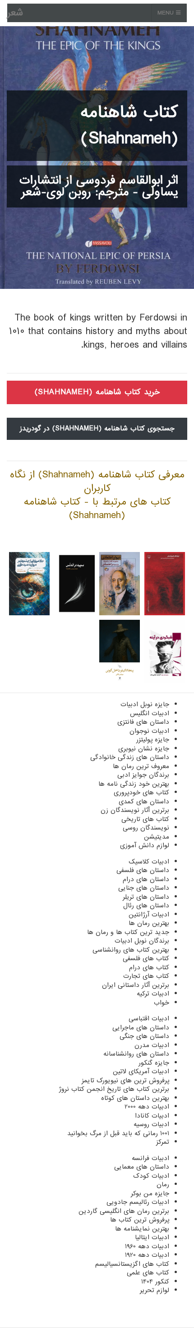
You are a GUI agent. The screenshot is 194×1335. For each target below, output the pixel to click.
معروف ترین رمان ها (141, 766)
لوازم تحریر (154, 1290)
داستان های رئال (146, 905)
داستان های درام (146, 879)
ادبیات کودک (151, 1176)
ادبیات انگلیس (149, 713)
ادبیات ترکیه (153, 994)
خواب (161, 1003)
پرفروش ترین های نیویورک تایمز (125, 1080)
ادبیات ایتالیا (152, 1237)
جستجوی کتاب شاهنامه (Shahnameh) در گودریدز (97, 428)
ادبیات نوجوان (149, 731)
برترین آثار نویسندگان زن (135, 810)
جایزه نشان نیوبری (143, 749)
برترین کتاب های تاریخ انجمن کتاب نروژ (114, 1089)
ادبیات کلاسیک (149, 862)
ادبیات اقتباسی (149, 1019)
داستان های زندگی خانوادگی (129, 757)
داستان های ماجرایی (140, 1028)
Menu (166, 13)
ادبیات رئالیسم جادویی (137, 1202)
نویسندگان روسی (146, 828)
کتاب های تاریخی (145, 819)
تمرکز (162, 1142)
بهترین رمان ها (149, 923)
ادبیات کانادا (152, 1116)
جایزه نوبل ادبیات (144, 704)
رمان (163, 1184)
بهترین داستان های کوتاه (135, 1098)
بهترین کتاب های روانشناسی (130, 950)
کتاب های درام (149, 967)
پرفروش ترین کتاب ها (139, 1220)
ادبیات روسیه (151, 1124)
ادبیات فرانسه (150, 1158)
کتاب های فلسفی (146, 958)
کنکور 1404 (155, 1282)
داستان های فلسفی (142, 870)
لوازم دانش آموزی (144, 845)
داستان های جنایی (143, 888)
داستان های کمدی (144, 802)
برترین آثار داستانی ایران (135, 985)
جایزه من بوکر (150, 1193)
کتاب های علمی (148, 1273)
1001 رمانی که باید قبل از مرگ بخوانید (118, 1133)
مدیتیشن (156, 837)
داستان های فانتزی (143, 722)
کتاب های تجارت (146, 976)
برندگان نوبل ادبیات (142, 941)
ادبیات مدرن (151, 1045)
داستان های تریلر (146, 897)
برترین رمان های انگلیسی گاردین (124, 1211)
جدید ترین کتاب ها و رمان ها (128, 932)
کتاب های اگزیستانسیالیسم (132, 1264)
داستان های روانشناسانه (136, 1054)
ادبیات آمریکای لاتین (141, 1071)
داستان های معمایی (141, 1167)
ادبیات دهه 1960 (147, 1246)
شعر (15, 12)
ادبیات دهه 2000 (147, 1107)
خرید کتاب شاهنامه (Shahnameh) (97, 392)
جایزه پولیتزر (152, 740)
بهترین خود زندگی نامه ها (133, 784)
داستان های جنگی (144, 1036)
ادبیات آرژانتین (149, 915)
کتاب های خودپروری (141, 792)
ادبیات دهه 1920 (147, 1255)
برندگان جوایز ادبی (143, 775)
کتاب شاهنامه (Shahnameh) (129, 125)
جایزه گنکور (154, 1063)
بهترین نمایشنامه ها (142, 1229)
